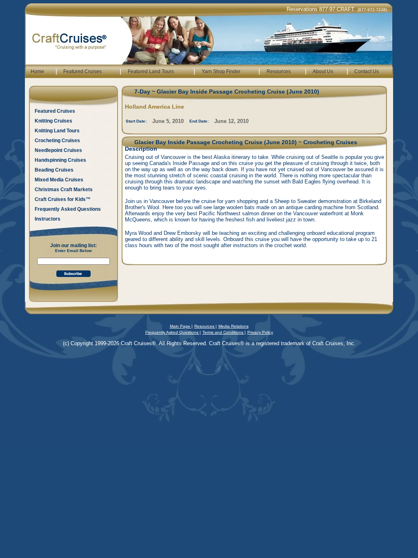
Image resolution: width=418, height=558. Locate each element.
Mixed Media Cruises (59, 180)
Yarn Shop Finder (221, 71)
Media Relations (233, 326)
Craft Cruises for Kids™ (63, 199)
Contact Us (366, 71)
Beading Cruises (54, 170)
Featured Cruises (82, 71)
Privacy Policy (260, 332)
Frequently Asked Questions (68, 209)
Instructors (47, 219)
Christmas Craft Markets (64, 189)
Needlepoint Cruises (58, 150)
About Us (323, 71)
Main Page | (181, 326)
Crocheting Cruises (57, 140)
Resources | (205, 326)
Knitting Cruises (53, 121)
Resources (279, 71)
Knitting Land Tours (57, 131)
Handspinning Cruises (60, 160)
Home (37, 71)
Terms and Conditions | (224, 332)
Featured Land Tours (151, 71)
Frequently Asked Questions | (173, 332)
